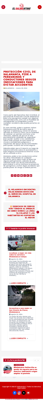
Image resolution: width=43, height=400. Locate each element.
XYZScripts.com (33, 399)
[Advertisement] (21, 36)
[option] (21, 369)
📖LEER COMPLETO (17, 283)
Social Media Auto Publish (12, 399)
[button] (35, 360)
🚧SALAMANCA (8, 88)
